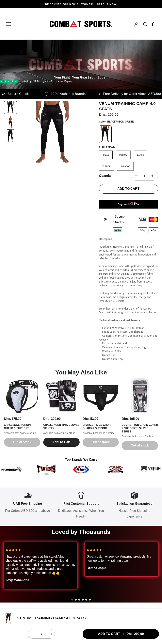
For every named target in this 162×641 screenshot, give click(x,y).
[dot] (72, 600)
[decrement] (136, 175)
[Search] (145, 24)
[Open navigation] (8, 24)
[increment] (152, 175)
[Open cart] (154, 24)
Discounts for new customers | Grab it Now (81, 4)
